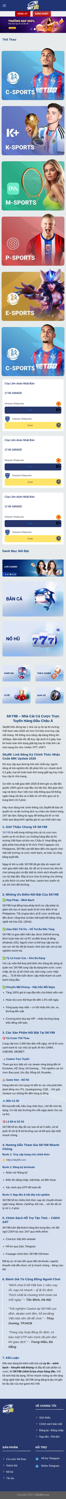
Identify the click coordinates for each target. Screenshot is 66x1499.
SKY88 (6, 832)
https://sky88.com (16, 1160)
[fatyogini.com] (33, 5)
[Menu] (4, 5)
